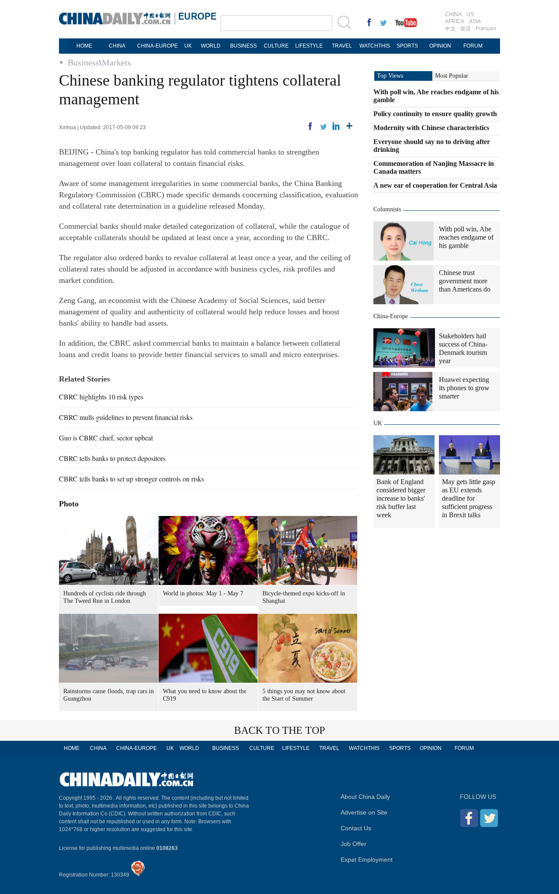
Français (486, 28)
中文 (450, 29)
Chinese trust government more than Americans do (464, 281)
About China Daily (365, 796)
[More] (349, 126)
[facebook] (310, 126)
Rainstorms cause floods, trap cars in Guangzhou (108, 695)
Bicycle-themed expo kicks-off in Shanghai (303, 597)
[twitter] (323, 126)
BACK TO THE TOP (279, 730)
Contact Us (356, 828)
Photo (69, 503)
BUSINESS (243, 46)
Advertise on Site (364, 812)
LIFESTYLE (309, 46)
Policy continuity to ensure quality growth (435, 113)
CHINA (453, 14)
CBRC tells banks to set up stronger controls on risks (131, 478)
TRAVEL (342, 46)
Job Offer (353, 843)
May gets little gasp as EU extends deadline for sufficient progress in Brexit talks (468, 498)
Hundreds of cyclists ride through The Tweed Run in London (104, 597)
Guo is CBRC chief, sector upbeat (106, 437)
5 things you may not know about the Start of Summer (303, 695)
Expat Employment (367, 859)
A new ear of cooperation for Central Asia (435, 185)
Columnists (387, 209)
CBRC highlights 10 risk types (101, 396)
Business (83, 62)
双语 (465, 29)
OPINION (440, 46)
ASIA (475, 21)
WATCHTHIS (374, 46)
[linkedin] (336, 126)
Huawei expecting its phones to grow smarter (464, 388)
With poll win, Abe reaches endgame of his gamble (466, 237)
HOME (84, 46)
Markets (116, 62)
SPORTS (407, 46)
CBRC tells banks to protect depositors (112, 458)
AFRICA (454, 21)
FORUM (473, 46)
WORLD (211, 46)
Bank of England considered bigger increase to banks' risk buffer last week (400, 498)
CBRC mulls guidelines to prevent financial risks (126, 417)
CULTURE (276, 46)
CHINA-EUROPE (157, 46)
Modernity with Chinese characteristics (431, 127)
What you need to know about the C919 (204, 695)
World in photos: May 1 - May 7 (203, 593)
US (470, 14)
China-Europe (390, 316)
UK (188, 46)
